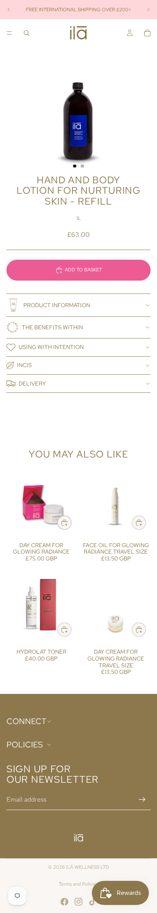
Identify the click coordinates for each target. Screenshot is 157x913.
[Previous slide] (9, 9)
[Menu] (9, 33)
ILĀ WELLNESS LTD (87, 867)
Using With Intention (51, 347)
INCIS (24, 365)
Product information (56, 305)
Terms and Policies (79, 884)
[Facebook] (64, 902)
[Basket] (147, 33)
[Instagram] (78, 902)
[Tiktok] (92, 902)
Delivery (32, 383)
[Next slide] (148, 9)
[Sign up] (142, 799)
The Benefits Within (52, 327)
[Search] (26, 33)
